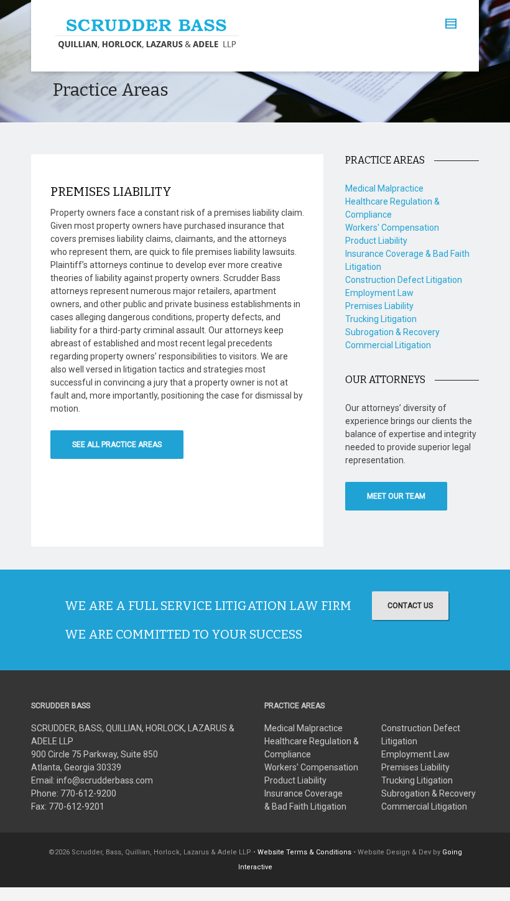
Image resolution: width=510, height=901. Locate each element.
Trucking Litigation (381, 319)
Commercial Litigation (388, 345)
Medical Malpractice (384, 188)
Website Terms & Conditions (304, 852)
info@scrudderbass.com (105, 780)
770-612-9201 (76, 806)
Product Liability (376, 241)
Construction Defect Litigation (403, 280)
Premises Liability (379, 306)
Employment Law (379, 293)
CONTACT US (410, 605)
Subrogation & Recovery (392, 332)
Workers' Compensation (392, 228)
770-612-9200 (88, 793)
